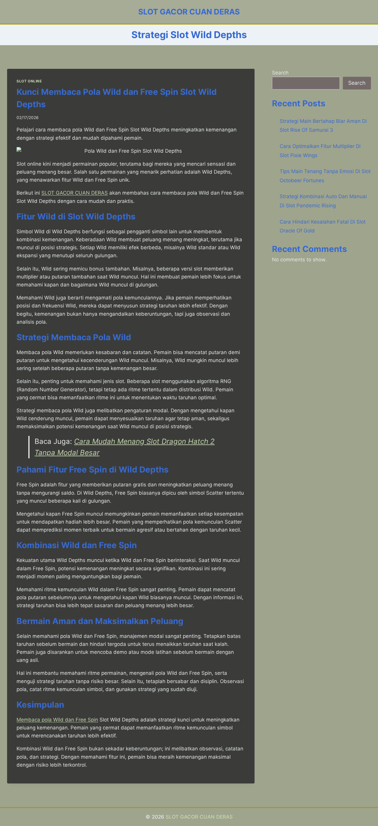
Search (280, 73)
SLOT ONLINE (29, 81)
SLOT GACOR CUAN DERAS (199, 817)
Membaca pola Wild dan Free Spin (57, 720)
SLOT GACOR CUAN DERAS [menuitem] (74, 193)
